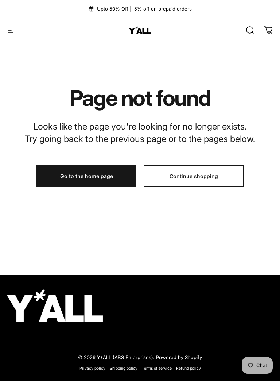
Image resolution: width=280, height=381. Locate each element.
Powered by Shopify (179, 357)
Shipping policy (123, 368)
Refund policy (188, 368)
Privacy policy (92, 368)
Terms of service (157, 368)
